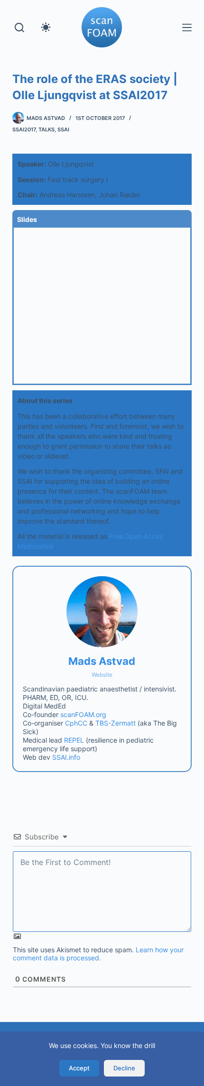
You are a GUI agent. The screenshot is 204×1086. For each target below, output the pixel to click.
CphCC (76, 723)
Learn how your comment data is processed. (98, 954)
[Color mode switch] (46, 27)
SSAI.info (66, 757)
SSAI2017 (24, 129)
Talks (46, 129)
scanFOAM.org (83, 714)
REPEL (74, 740)
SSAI (63, 129)
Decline (124, 1068)
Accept (79, 1068)
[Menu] (187, 27)
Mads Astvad (101, 661)
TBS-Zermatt (115, 723)
